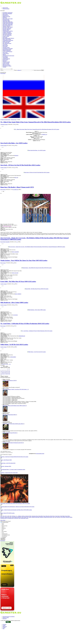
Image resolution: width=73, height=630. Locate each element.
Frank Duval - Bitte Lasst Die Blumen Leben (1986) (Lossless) (15, 405)
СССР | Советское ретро (7, 51)
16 (9, 371)
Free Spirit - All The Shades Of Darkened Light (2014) (13, 442)
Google (4, 627)
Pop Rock (58, 517)
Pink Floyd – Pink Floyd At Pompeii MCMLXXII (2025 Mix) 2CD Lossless (14, 456)
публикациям (38, 453)
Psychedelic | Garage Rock (7, 12)
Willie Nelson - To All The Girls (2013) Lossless (14, 344)
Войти (42, 70)
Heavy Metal (24, 517)
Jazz (27, 517)
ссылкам (42, 453)
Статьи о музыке (6, 62)
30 (9, 373)
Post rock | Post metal (6, 28)
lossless (30, 517)
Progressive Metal (69, 517)
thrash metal (23, 518)
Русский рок (5, 56)
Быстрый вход (3, 72)
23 (9, 372)
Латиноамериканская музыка (8, 55)
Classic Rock (57, 516)
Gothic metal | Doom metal (7, 23)
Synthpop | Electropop (7, 32)
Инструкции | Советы (7, 65)
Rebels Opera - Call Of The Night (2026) (7, 463)
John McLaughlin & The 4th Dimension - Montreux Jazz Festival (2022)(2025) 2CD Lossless (17, 506)
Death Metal (62, 516)
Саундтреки (5, 44)
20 (5, 372)
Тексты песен (5, 7)
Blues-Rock (52, 516)
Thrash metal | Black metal (7, 21)
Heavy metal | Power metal (7, 18)
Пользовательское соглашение (8, 616)
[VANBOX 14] (44, 134)
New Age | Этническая (7, 35)
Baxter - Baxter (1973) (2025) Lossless (7, 513)
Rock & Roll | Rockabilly (7, 13)
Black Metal (40, 516)
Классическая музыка (7, 49)
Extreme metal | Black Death (8, 22)
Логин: (1, 70)
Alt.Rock (23, 516)
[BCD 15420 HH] (15, 251)
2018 (8, 516)
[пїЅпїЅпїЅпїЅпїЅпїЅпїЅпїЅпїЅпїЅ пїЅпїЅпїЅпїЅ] (24, 117)
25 (2, 373)
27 (5, 373)
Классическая (4, 525)
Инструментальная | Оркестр (8, 38)
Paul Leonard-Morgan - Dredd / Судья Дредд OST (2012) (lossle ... (16, 389)
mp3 (53, 517)
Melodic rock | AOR (6, 16)
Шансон (4, 54)
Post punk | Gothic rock (7, 27)
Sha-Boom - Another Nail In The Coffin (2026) (9, 472)
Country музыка (6, 53)
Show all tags (2, 520)
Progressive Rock (3, 518)
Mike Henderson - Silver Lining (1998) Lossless (14, 302)
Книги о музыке (6, 63)
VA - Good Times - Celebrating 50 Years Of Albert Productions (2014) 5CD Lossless (24, 323)
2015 (1, 516)
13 (5, 371)
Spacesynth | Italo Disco (7, 34)
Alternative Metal (28, 516)
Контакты (5, 618)
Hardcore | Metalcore (6, 25)
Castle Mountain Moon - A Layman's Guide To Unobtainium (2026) (12, 469)
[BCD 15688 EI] (18, 293)
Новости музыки (6, 8)
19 (3, 372)
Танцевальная (4, 533)
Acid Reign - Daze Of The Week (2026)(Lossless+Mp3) (13, 423)
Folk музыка (5, 52)
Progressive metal (6, 19)
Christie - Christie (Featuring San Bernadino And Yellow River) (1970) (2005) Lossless (16, 509)
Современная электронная (8, 40)
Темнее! (2, 376)
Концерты (5, 60)
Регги (3, 529)
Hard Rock (5, 17)
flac (10, 517)
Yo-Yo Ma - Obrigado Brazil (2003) (10, 414)
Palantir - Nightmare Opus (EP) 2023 (10, 432)
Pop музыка (5, 37)
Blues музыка (5, 45)
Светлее (6, 376)
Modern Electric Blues (48, 517)
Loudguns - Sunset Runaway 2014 (10, 380)
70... (16, 516)
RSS (3, 628)
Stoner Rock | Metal (6, 20)
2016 (4, 516)
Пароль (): (17, 70)
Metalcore (42, 517)
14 (6, 371)
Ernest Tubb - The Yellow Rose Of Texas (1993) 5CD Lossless (18, 281)
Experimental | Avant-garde (8, 48)
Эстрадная (4, 537)
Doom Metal (67, 516)
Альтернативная (5, 522)
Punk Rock (16, 518)
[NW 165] (16, 177)
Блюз (3, 523)
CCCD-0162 (15, 314)
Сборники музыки (6, 58)
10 (7, 364)
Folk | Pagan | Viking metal (7, 24)
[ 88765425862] (13, 356)
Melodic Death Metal (36, 517)
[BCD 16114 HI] (15, 272)
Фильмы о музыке (6, 61)
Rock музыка (5, 14)
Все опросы (2, 540)
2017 (6, 516)
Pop (55, 517)
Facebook (4, 624)
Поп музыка (4, 531)
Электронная (4, 536)
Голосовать (3, 538)
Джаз (3, 524)
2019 (10, 516)
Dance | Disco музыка (7, 39)
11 (2, 371)
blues (44, 516)
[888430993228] (22, 335)
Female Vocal (7, 517)
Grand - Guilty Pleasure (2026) (6, 459)
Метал (3, 526)
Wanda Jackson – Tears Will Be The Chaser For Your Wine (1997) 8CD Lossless (23, 260)
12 (9, 364)
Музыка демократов (7, 50)
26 (3, 373)
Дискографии (5, 57)
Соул (3, 532)
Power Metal (63, 517)
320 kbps (13, 516)
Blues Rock (48, 516)
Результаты (3, 539)
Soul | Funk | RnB (6, 42)
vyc (15, 124)
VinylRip (4, 66)
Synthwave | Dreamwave (7, 33)
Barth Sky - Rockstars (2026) (5, 466)
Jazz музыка (5, 46)
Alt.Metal (19, 516)
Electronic (2, 517)
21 (6, 372)
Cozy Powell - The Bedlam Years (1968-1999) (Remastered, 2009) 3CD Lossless (15, 503)
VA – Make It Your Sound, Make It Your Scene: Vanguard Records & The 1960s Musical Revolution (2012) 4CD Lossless (35, 122)
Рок (2, 530)
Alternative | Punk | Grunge (8, 26)
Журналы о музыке (6, 64)
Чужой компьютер (37, 70)
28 (6, 373)
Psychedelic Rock (10, 518)
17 (1, 372)
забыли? (19, 70)
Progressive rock (6, 15)
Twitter (4, 625)
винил (27, 518)
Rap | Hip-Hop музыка (7, 43)
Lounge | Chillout (6, 36)
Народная (4, 528)
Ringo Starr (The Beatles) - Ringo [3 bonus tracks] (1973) (17, 187)
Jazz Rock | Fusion (6, 47)
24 (1, 373)
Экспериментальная (6, 534)
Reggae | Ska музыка (7, 41)
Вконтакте (5, 626)
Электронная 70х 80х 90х (8, 31)
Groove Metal (14, 517)
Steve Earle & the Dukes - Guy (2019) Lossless (13, 143)
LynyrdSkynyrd (15, 189)
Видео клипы (5, 59)
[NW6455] (16, 155)
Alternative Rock (35, 516)
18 (2, 372)
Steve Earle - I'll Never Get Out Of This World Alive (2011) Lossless (20, 165)
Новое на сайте (6, 617)
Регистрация (2, 73)
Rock (20, 518)
